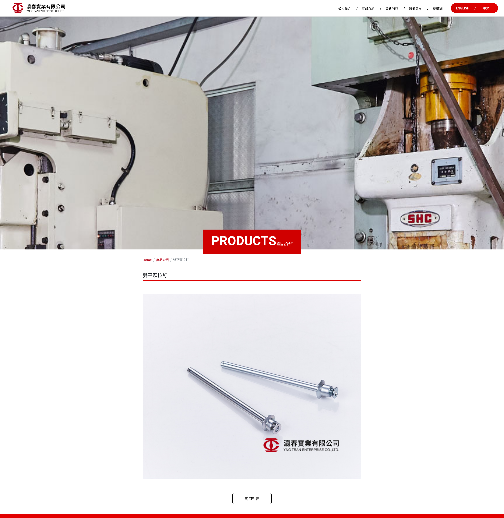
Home (147, 259)
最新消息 (391, 8)
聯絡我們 (439, 8)
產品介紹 (368, 8)
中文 (486, 8)
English (462, 8)
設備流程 (415, 8)
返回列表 (252, 498)
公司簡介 (344, 8)
